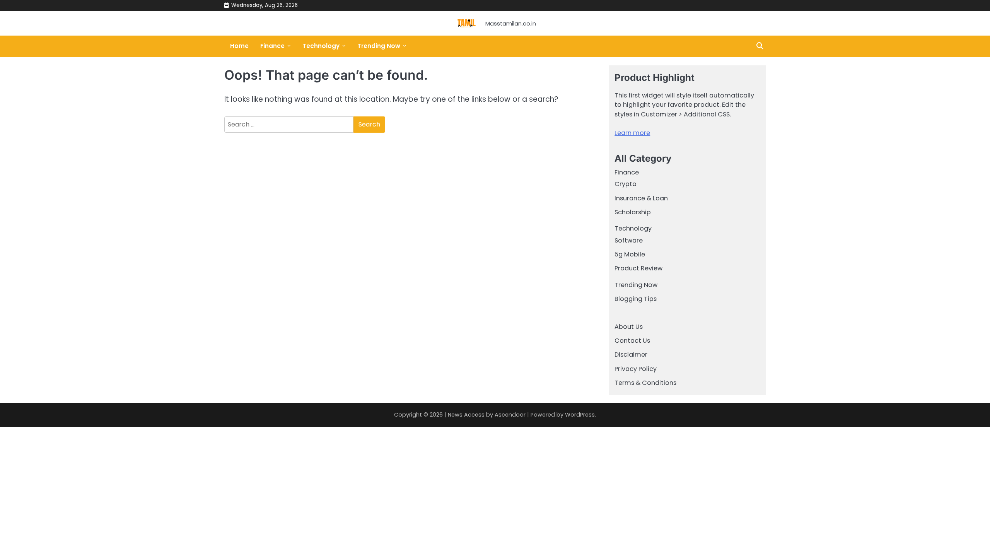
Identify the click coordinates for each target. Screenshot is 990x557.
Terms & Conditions (645, 382)
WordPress (580, 415)
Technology (321, 46)
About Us (628, 326)
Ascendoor (510, 415)
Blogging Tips (635, 298)
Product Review (638, 268)
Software (628, 240)
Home (239, 46)
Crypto (625, 183)
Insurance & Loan (641, 198)
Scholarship (632, 212)
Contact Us (632, 340)
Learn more (632, 132)
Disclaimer (630, 354)
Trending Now (378, 46)
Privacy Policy (635, 368)
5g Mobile (629, 254)
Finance (272, 46)
